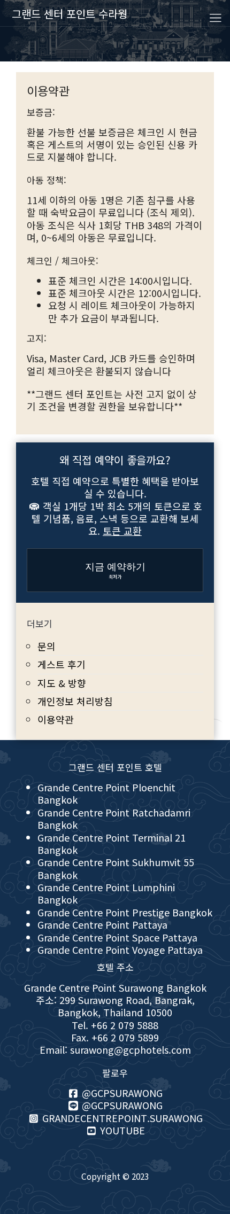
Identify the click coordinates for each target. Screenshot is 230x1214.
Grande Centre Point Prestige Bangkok (124, 912)
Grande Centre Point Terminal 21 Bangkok (111, 843)
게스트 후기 (61, 664)
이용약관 (55, 719)
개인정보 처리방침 (75, 701)
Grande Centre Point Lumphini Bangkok (106, 893)
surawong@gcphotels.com (130, 1049)
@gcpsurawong (121, 1093)
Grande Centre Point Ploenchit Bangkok (106, 793)
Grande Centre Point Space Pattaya (117, 937)
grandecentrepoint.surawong (121, 1118)
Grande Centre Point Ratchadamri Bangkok (113, 818)
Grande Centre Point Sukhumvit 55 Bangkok (115, 868)
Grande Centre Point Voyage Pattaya (120, 949)
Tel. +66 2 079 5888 (115, 1025)
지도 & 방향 (61, 683)
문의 (46, 646)
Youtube (121, 1130)
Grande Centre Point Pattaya (102, 924)
